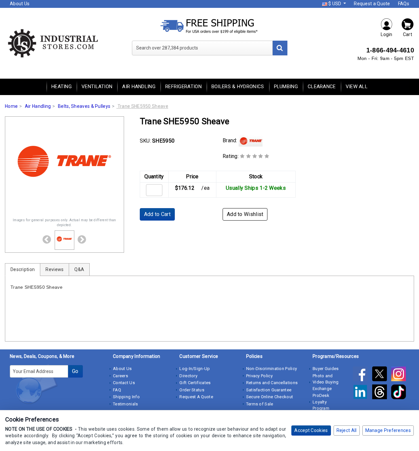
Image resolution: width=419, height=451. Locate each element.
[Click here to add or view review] (254, 156)
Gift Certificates (194, 382)
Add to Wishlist (245, 214)
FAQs (403, 3)
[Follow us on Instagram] (400, 375)
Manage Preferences (388, 430)
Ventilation (97, 86)
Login (386, 34)
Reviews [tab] (55, 269)
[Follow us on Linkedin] (362, 393)
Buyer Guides (326, 368)
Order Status (191, 389)
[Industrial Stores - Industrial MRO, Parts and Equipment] (52, 42)
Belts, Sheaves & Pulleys (84, 106)
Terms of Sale (259, 404)
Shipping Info (126, 396)
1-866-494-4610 (390, 50)
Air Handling (138, 86)
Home (11, 106)
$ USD (334, 3)
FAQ (117, 389)
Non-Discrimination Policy (271, 368)
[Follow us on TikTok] (400, 393)
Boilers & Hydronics (237, 86)
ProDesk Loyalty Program (321, 402)
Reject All (347, 430)
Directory (188, 375)
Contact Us (124, 382)
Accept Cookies (311, 430)
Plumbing (286, 86)
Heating (61, 86)
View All (357, 86)
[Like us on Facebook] (362, 375)
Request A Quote (196, 396)
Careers (120, 375)
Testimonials (125, 404)
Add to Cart (157, 214)
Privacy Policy (259, 375)
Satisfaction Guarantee (269, 389)
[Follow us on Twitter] (381, 375)
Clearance (322, 86)
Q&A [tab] (79, 269)
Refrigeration (183, 86)
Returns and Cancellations (272, 382)
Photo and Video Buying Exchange (326, 382)
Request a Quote (372, 3)
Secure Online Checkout (269, 396)
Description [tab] (22, 269)
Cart (407, 34)
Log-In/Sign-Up (194, 368)
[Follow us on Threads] (381, 393)
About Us (19, 3)
